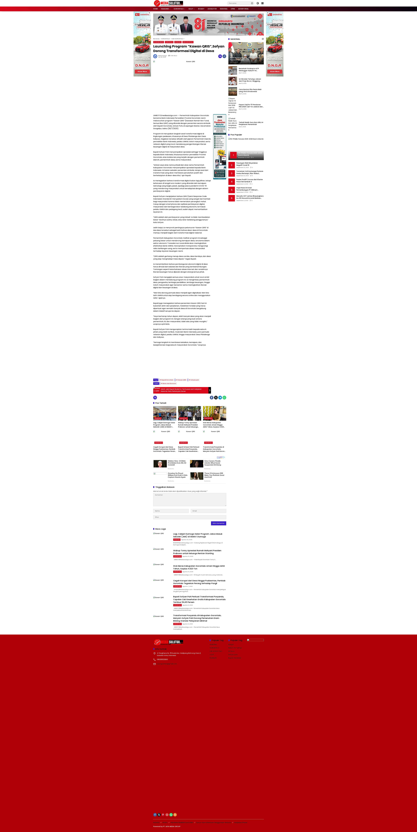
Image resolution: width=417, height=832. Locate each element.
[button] (252, 3)
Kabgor (231, 644)
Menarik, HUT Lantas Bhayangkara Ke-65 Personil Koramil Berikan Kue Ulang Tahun (249, 197)
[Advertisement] (182, 362)
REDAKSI (156, 822)
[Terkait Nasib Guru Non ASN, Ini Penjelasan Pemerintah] (232, 124)
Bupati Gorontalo (167, 380)
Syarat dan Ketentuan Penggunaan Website (213, 822)
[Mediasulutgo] (168, 3)
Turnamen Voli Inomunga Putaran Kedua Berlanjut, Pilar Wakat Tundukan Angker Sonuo (249, 172)
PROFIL (164, 822)
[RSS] (175, 814)
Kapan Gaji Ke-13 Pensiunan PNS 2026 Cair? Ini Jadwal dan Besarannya (251, 106)
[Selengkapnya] (263, 39)
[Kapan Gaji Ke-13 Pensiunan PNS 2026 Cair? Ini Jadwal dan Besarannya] (232, 106)
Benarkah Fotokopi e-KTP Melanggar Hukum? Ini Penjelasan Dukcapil (249, 70)
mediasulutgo (162, 55)
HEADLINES (178, 42)
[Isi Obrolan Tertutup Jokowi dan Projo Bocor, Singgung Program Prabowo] (232, 81)
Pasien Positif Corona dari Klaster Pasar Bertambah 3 (249, 181)
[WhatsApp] (224, 397)
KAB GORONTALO (188, 42)
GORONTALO (169, 42)
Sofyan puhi (195, 380)
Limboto (231, 651)
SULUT (212, 654)
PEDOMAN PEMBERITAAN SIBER (181, 822)
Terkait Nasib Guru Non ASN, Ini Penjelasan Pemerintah (251, 123)
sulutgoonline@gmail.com (167, 664)
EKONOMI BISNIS (158, 42)
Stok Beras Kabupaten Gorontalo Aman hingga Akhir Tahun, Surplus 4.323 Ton (213, 425)
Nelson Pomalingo (235, 648)
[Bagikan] (224, 56)
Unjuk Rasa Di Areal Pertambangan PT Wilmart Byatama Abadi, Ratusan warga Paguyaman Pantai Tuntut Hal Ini (249, 189)
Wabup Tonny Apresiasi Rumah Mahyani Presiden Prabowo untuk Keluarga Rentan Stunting (188, 425)
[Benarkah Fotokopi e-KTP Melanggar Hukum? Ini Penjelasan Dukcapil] (232, 70)
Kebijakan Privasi (240, 822)
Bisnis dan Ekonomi (169, 383)
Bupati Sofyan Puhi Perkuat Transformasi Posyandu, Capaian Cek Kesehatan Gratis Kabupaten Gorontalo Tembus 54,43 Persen (189, 449)
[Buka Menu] (262, 3)
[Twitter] (216, 397)
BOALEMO (213, 658)
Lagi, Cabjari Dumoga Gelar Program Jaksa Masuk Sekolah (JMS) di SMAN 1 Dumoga (164, 425)
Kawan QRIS (182, 380)
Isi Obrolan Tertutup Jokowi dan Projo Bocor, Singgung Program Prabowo (250, 80)
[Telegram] (220, 397)
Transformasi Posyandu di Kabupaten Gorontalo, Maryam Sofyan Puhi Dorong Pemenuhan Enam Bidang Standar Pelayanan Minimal (214, 449)
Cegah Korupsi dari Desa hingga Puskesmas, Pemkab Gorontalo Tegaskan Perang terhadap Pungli (164, 449)
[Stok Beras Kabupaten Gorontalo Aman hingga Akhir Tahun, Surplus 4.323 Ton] (214, 413)
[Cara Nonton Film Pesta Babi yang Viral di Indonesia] (232, 91)
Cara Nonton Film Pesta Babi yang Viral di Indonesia (250, 90)
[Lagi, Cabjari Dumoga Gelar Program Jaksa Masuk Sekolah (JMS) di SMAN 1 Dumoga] (164, 413)
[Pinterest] (163, 814)
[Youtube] (167, 814)
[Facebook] (211, 397)
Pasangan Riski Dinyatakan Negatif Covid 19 (247, 164)
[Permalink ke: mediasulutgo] (155, 56)
